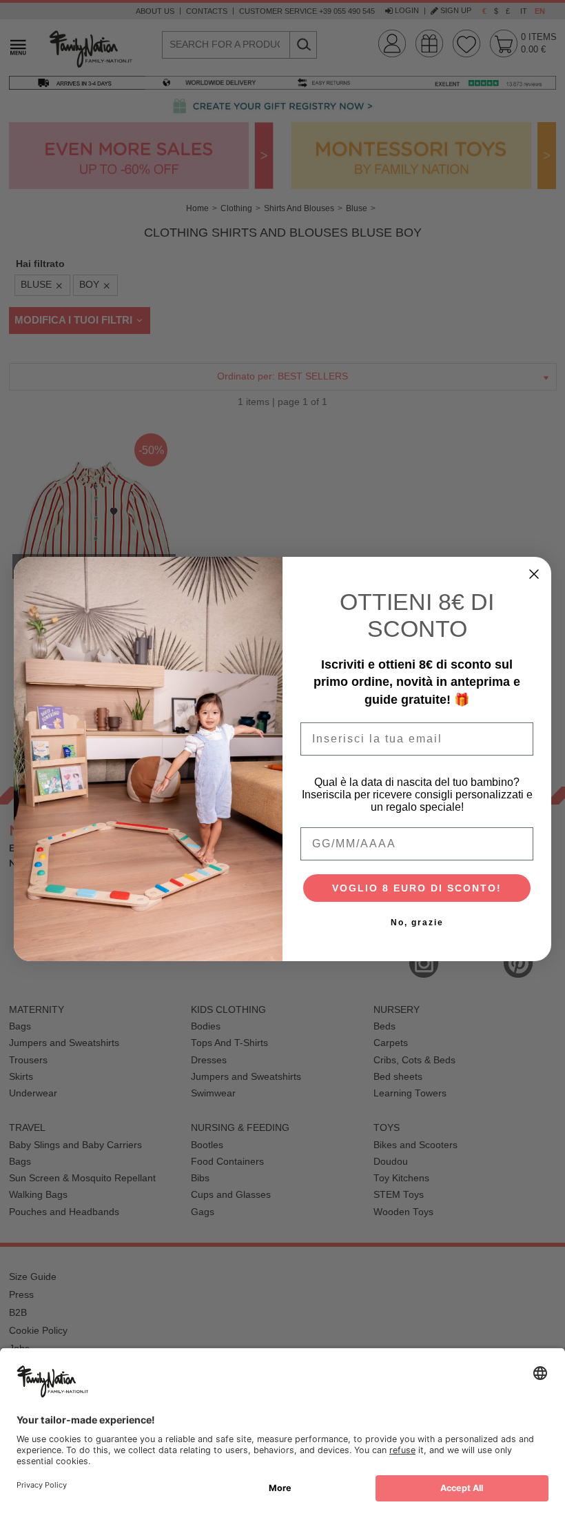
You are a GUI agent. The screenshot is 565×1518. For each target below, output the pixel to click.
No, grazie (417, 922)
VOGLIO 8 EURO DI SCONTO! (417, 888)
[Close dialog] (534, 574)
